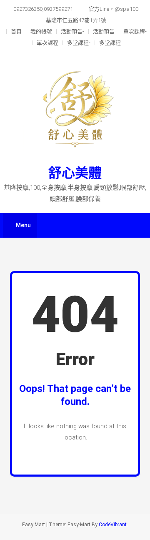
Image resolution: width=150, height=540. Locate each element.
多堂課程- (78, 43)
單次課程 (47, 43)
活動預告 (104, 31)
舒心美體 (75, 173)
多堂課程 (110, 43)
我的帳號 (41, 31)
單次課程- (135, 31)
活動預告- (72, 31)
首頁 (16, 31)
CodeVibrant (113, 524)
